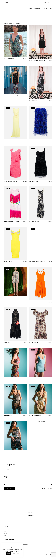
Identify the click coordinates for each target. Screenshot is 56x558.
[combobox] (28, 469)
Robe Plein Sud (8, 415)
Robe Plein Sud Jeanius (10, 181)
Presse (5, 531)
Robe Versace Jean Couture (11, 221)
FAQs (5, 535)
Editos (5, 533)
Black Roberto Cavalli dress (37, 60)
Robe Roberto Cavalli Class (37, 302)
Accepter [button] (8, 553)
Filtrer (9, 488)
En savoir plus (15, 553)
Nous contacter (31, 515)
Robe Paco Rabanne (9, 452)
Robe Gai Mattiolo (34, 221)
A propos (6, 529)
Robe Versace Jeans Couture (37, 261)
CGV (29, 522)
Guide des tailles (31, 517)
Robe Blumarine (33, 181)
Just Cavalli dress (9, 58)
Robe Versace (8, 379)
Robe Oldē (7, 342)
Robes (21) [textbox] (28, 469)
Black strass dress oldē (11, 96)
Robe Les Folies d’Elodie (11, 298)
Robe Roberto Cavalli (10, 141)
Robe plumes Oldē (34, 141)
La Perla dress (33, 100)
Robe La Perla (8, 261)
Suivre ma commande (32, 520)
